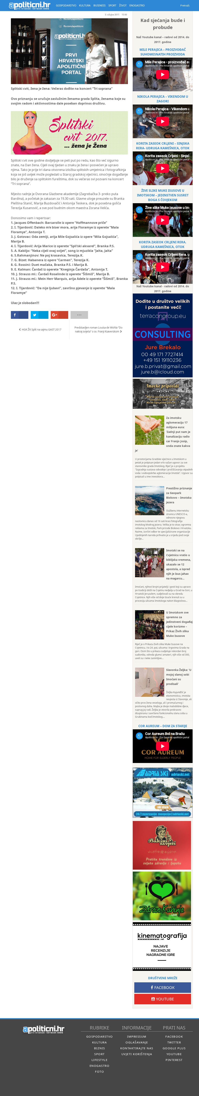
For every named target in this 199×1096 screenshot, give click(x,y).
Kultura (99, 1042)
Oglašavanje (137, 1042)
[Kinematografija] (162, 946)
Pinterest (174, 1060)
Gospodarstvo (99, 1036)
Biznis (99, 1048)
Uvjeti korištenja (136, 1054)
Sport (99, 1054)
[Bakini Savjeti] (162, 845)
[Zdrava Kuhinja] (162, 896)
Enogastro (100, 1066)
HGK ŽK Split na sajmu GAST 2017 (41, 329)
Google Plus (174, 1048)
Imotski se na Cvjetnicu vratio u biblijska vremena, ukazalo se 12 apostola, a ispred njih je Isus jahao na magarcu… (178, 564)
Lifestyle (100, 1060)
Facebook (164, 987)
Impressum (137, 1036)
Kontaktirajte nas (136, 1048)
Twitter (174, 1042)
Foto (99, 1071)
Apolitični (29, 5)
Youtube (165, 999)
